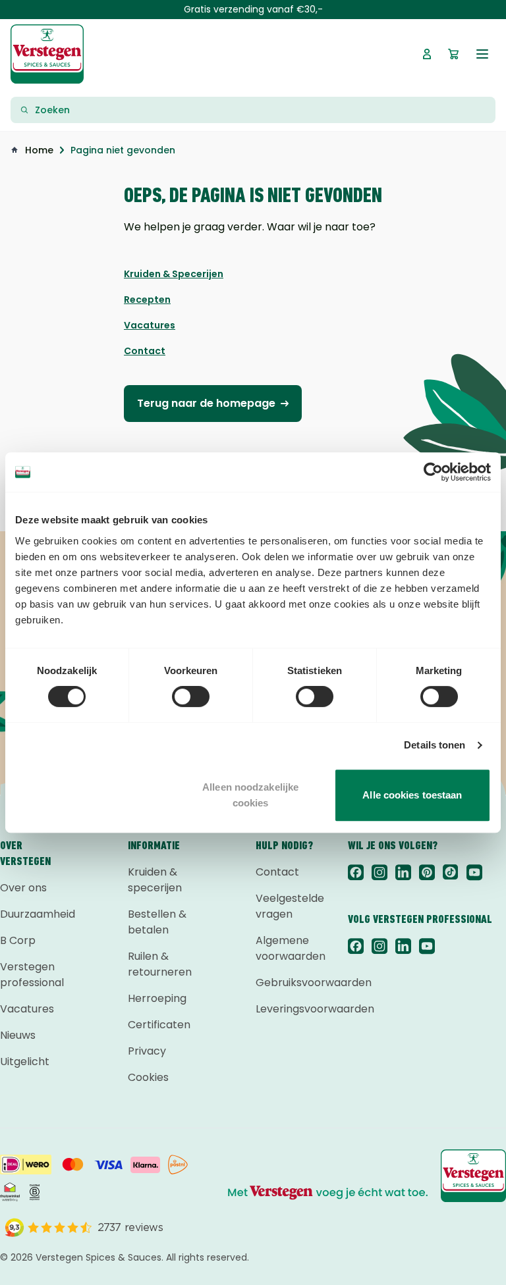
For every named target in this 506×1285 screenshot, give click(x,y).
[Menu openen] (482, 54)
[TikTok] (451, 872)
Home (39, 150)
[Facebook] (356, 872)
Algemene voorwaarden (286, 948)
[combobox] (261, 110)
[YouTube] (474, 872)
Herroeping (157, 998)
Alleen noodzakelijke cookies (250, 794)
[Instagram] (379, 872)
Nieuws (18, 1035)
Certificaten (158, 1024)
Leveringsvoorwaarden (286, 1008)
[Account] (426, 54)
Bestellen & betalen (157, 921)
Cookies (148, 1077)
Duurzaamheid (30, 914)
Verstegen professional (30, 974)
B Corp (18, 940)
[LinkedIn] (403, 872)
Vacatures (27, 1008)
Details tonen (434, 744)
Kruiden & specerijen (155, 879)
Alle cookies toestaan (412, 794)
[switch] (191, 696)
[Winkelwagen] (453, 54)
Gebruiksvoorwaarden (286, 982)
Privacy (147, 1051)
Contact (277, 871)
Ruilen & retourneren (158, 964)
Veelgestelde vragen (286, 906)
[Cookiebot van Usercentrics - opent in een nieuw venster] (433, 472)
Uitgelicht (24, 1061)
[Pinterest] (427, 872)
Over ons (23, 887)
